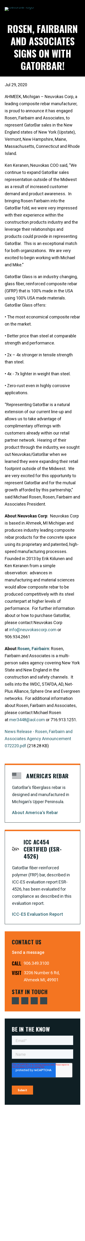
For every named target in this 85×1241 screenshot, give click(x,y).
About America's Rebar (35, 812)
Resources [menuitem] (63, 52)
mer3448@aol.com (27, 719)
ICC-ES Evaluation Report (37, 914)
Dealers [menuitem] (63, 67)
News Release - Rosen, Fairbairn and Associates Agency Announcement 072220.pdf (38, 738)
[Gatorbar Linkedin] (34, 1000)
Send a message (28, 952)
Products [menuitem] (63, 37)
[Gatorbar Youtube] (24, 1000)
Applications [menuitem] (64, 21)
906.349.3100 (36, 963)
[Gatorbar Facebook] (15, 1000)
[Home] (19, 9)
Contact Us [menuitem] (63, 75)
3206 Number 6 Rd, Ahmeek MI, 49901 (42, 976)
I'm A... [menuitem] (64, 29)
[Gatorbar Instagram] (43, 1000)
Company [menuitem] (63, 59)
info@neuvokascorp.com (32, 629)
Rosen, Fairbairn (33, 648)
